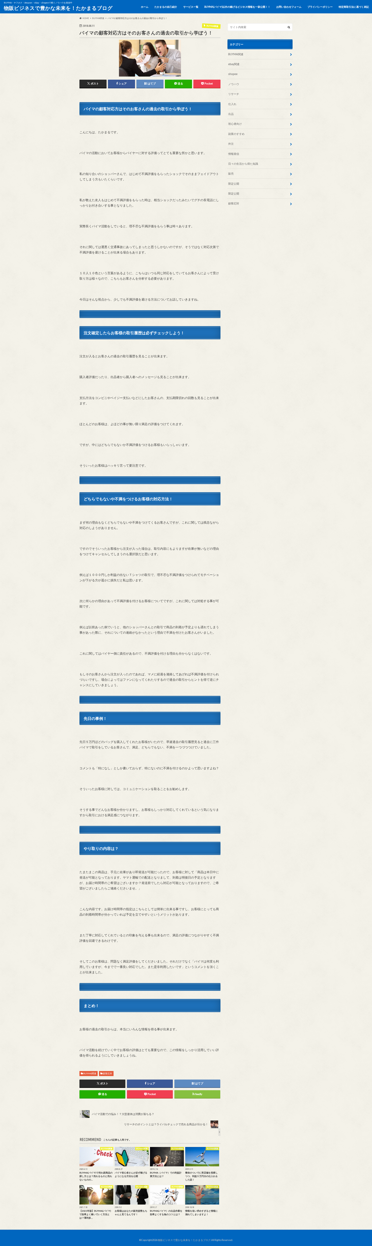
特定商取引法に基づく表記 (354, 6)
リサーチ (233, 94)
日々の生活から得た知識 (243, 163)
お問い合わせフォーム (288, 6)
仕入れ (232, 104)
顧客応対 (107, 1073)
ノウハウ (233, 84)
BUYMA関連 (89, 1073)
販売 (231, 173)
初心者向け (235, 123)
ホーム (144, 6)
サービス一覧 (190, 6)
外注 (231, 143)
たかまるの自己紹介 (165, 6)
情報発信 (233, 153)
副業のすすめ (236, 133)
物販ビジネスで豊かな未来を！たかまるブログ (58, 8)
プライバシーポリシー (320, 6)
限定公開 (233, 183)
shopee (233, 74)
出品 (231, 113)
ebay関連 (233, 64)
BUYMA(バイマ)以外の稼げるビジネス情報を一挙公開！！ (237, 6)
